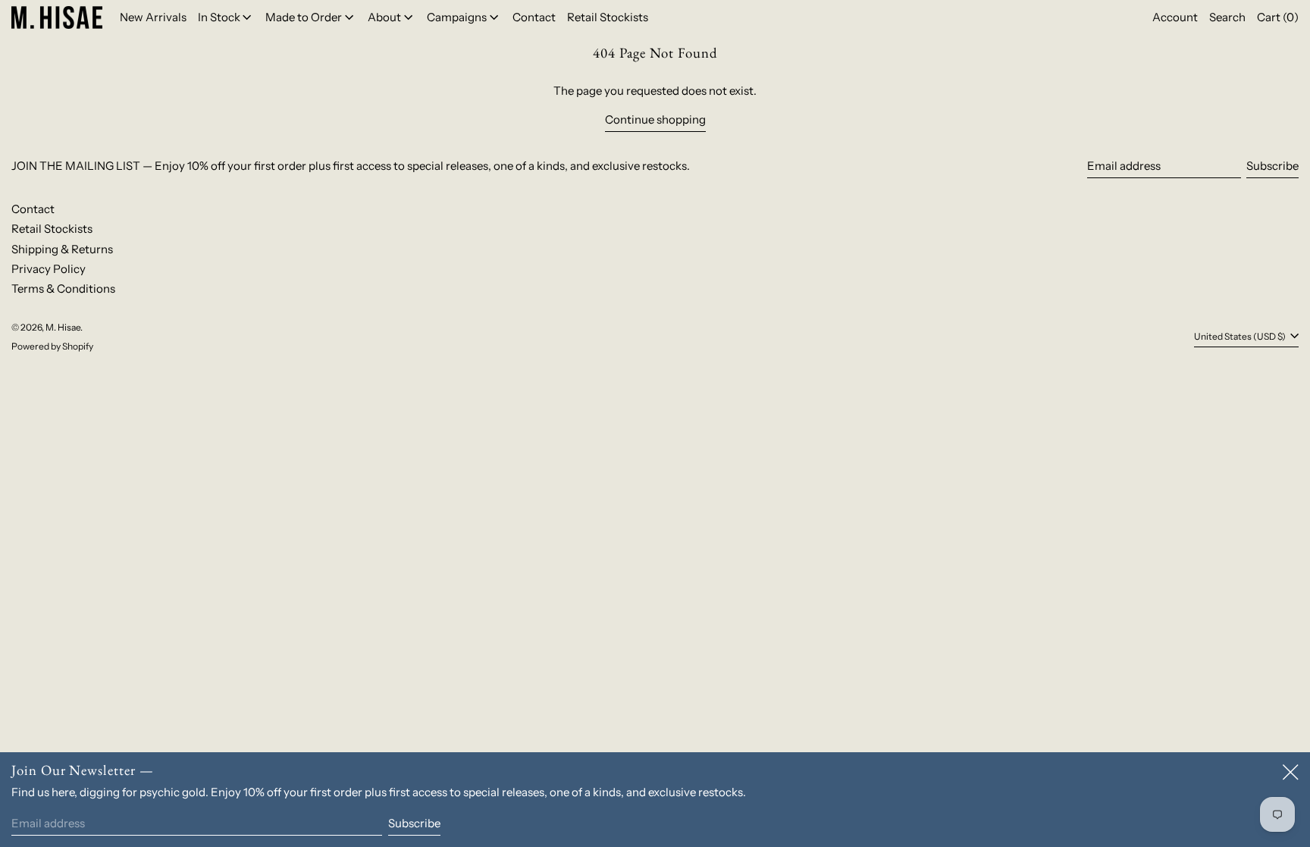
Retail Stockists (51, 228)
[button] (1227, 17)
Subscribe (1272, 165)
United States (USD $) (1240, 336)
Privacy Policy (48, 269)
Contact (33, 209)
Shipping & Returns (62, 249)
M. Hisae (62, 327)
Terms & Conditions (63, 288)
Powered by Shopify (52, 346)
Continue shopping (655, 119)
